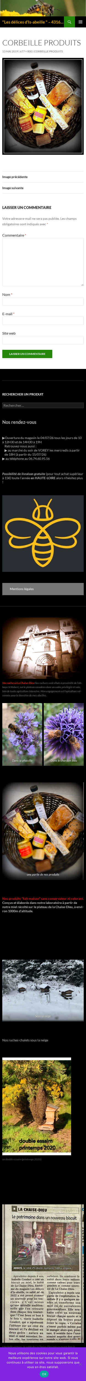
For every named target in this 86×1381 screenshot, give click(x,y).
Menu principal (80, 21)
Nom (7, 294)
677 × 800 (26, 51)
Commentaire (14, 235)
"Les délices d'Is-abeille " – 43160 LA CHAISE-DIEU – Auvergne (33, 21)
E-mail (8, 314)
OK (44, 1374)
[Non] (80, 1364)
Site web (9, 333)
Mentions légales (22, 589)
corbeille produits (48, 51)
